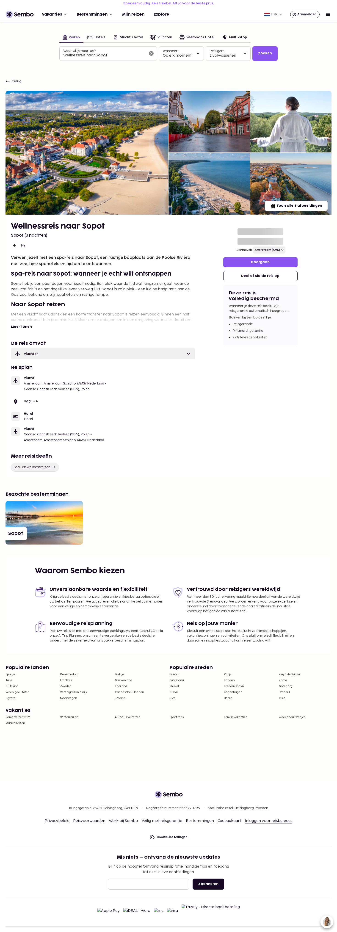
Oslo (282, 698)
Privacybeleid (57, 821)
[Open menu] (327, 14)
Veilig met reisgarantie (162, 821)
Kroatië (120, 698)
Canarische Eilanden (129, 692)
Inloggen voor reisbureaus (268, 821)
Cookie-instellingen (172, 837)
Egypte (10, 698)
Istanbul (284, 692)
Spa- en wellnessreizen (32, 467)
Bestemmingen (92, 14)
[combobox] (104, 55)
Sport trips (176, 717)
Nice (172, 698)
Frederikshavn (234, 686)
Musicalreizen (15, 723)
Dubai (173, 692)
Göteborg (286, 686)
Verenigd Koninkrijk (73, 692)
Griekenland (123, 680)
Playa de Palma (289, 674)
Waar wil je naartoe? (79, 51)
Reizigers (217, 51)
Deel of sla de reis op (260, 275)
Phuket (174, 686)
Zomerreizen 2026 (18, 717)
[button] (103, 353)
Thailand (121, 686)
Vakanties (52, 14)
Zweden (66, 686)
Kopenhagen (233, 692)
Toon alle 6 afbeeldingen (299, 205)
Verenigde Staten (18, 692)
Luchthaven (243, 250)
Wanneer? (171, 51)
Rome (283, 680)
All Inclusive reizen (128, 717)
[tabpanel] (168, 53)
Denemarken (69, 674)
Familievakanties (235, 717)
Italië (9, 680)
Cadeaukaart (229, 821)
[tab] (71, 38)
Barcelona (176, 680)
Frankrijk (66, 680)
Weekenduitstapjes (292, 717)
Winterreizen (69, 717)
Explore (161, 14)
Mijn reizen (133, 14)
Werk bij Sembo (123, 821)
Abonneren (208, 883)
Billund (174, 674)
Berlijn (228, 698)
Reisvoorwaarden (89, 821)
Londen (229, 680)
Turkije (119, 674)
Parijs (227, 674)
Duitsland (12, 686)
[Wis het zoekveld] (151, 53)
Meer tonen (21, 326)
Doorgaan (260, 262)
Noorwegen (68, 698)
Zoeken (265, 53)
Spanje (10, 674)
